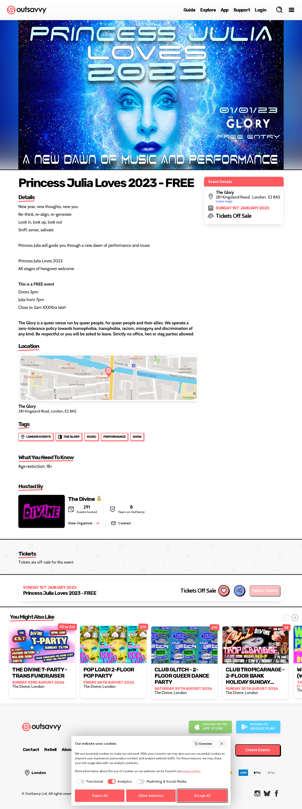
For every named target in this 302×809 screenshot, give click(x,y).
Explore (208, 10)
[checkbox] (89, 781)
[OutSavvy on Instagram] (257, 793)
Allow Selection (151, 795)
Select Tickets (264, 590)
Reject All (99, 795)
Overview (205, 744)
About (68, 749)
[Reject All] (222, 743)
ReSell (50, 749)
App (225, 10)
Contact (31, 749)
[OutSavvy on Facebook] (276, 793)
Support (241, 10)
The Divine (81, 499)
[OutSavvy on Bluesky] (267, 793)
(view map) (224, 201)
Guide (189, 10)
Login (260, 10)
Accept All (202, 795)
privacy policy (191, 771)
